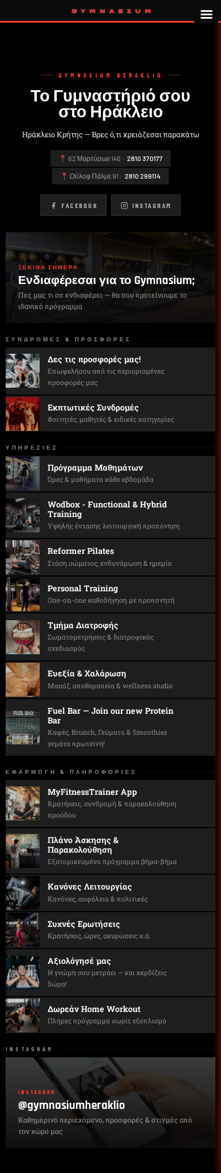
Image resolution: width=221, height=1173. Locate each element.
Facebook (79, 205)
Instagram (151, 205)
